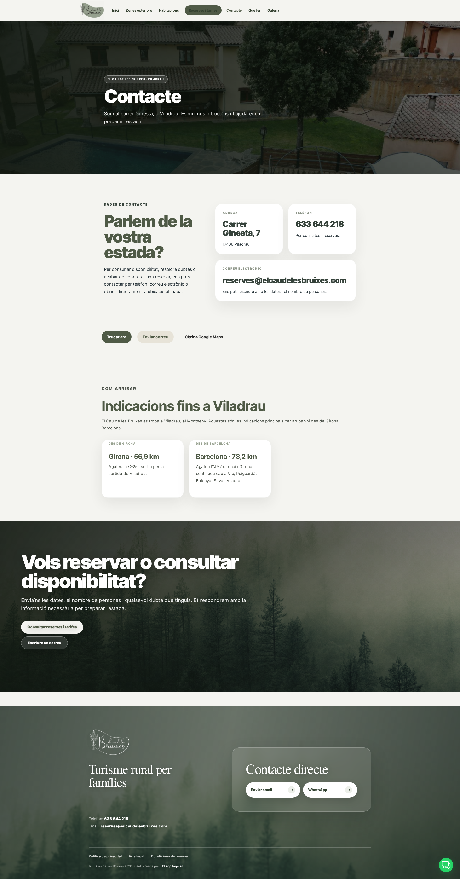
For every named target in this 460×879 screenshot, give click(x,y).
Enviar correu (155, 337)
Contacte (234, 10)
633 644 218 (320, 224)
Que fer (254, 10)
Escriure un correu (44, 643)
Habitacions (169, 10)
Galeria (273, 10)
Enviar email (261, 789)
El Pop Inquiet (172, 866)
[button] (446, 865)
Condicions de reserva (169, 856)
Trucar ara (116, 337)
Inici (115, 10)
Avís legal (136, 856)
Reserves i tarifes (203, 10)
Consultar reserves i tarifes (52, 627)
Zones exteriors (139, 10)
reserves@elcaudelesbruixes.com (284, 280)
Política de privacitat (105, 856)
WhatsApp (318, 789)
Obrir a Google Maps (204, 337)
